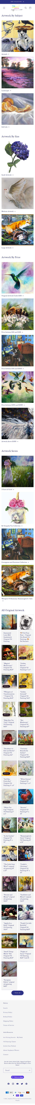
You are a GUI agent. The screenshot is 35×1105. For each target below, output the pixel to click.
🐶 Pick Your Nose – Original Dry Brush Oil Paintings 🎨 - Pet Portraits (25, 637)
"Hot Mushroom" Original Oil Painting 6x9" (24, 723)
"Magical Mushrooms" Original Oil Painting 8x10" (9, 666)
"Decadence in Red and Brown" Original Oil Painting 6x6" (9, 752)
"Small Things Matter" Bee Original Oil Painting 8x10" (9, 955)
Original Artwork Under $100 (12, 296)
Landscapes (5, 91)
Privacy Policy (7, 1012)
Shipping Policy (8, 1021)
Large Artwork (6, 248)
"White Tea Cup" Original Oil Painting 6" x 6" (9, 811)
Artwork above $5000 (9, 441)
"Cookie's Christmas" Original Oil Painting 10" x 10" (25, 868)
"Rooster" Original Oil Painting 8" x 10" (24, 811)
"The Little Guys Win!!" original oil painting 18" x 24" (9, 867)
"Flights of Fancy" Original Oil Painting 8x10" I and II (25, 955)
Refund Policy (7, 1017)
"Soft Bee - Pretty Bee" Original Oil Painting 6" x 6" (9, 782)
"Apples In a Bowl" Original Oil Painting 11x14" (9, 926)
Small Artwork (7, 175)
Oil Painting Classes (9, 1042)
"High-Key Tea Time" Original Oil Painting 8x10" (9, 723)
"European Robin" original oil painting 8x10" (9, 983)
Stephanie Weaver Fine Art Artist (16, 1098)
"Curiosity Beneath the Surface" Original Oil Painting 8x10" (25, 753)
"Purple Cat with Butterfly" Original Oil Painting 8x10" (25, 926)
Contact (5, 1054)
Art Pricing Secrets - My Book (13, 1037)
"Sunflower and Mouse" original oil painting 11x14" (25, 898)
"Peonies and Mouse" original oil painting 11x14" (9, 898)
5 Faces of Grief (7, 489)
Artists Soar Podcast (9, 1046)
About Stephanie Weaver (11, 1050)
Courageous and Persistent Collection (14, 562)
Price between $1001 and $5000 (12, 405)
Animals (4, 54)
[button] (4, 8)
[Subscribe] (29, 1070)
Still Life (4, 127)
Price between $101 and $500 (11, 332)
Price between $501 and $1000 (12, 369)
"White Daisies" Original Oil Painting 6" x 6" (25, 781)
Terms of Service (8, 1025)
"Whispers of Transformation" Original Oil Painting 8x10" (9, 695)
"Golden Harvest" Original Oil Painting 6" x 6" (25, 666)
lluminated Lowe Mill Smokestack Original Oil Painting (8, 637)
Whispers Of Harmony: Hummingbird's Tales (17, 599)
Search (5, 1008)
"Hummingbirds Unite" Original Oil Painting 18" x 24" (25, 839)
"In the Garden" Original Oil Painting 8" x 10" (9, 839)
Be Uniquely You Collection (11, 526)
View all (17, 993)
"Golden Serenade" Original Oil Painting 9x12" (25, 695)
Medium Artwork (8, 211)
